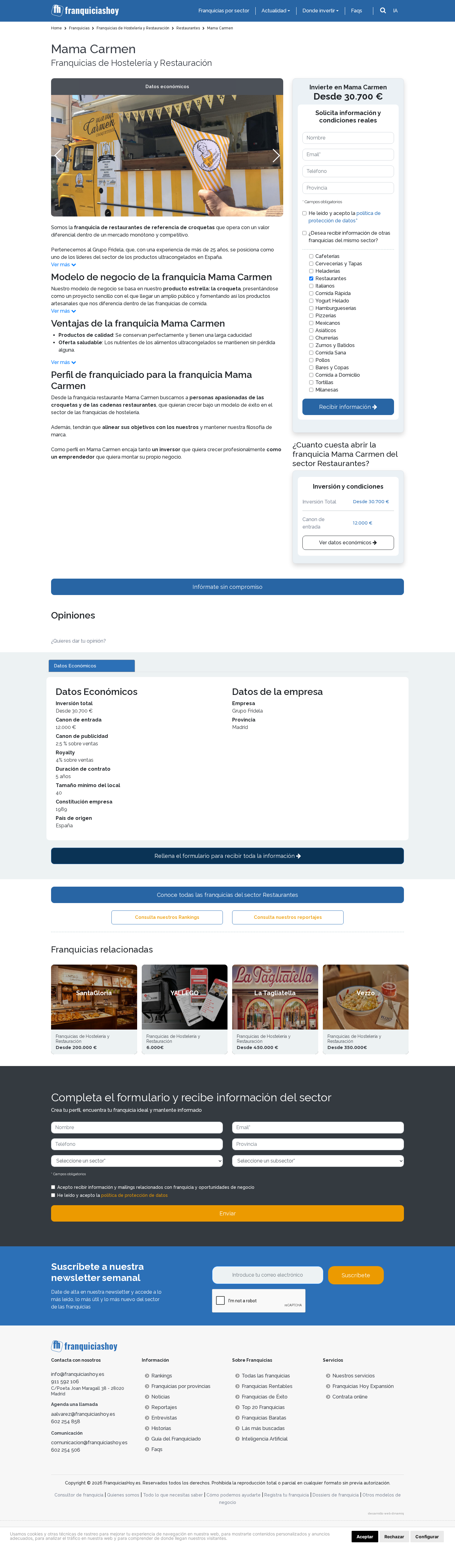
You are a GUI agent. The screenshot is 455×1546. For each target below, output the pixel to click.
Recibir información (345, 407)
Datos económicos (167, 86)
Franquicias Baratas (264, 1418)
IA (395, 11)
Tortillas (324, 382)
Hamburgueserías (335, 308)
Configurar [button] (427, 1536)
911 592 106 (65, 1382)
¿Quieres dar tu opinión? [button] (78, 641)
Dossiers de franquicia (336, 1494)
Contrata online (350, 1397)
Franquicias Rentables (267, 1386)
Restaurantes (330, 278)
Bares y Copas (332, 367)
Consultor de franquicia (78, 1494)
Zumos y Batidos (335, 345)
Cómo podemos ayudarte (233, 1494)
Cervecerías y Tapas (338, 264)
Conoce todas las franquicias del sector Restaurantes (227, 895)
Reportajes (164, 1407)
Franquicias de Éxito (265, 1397)
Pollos (322, 360)
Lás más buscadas (263, 1428)
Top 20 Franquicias (263, 1407)
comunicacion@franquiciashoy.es (89, 1442)
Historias (161, 1428)
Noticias (160, 1397)
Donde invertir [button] (318, 11)
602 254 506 (65, 1450)
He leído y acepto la (345, 217)
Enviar (227, 1213)
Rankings (161, 1376)
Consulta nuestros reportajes (288, 917)
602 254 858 (65, 1421)
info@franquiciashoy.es (77, 1374)
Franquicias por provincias (180, 1386)
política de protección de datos (134, 1195)
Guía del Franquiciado (176, 1439)
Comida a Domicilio (337, 375)
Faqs (356, 11)
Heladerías (327, 271)
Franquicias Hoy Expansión (363, 1386)
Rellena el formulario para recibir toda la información (225, 856)
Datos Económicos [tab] (75, 666)
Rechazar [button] (394, 1536)
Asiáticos (325, 330)
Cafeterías (327, 256)
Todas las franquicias (266, 1376)
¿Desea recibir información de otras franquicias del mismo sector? (349, 236)
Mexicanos (327, 323)
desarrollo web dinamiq (386, 1513)
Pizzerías (325, 316)
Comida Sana (330, 353)
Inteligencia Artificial (265, 1439)
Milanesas (326, 390)
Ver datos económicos (346, 543)
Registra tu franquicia (286, 1494)
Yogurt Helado (332, 301)
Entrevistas (164, 1418)
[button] (276, 155)
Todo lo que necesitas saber (173, 1494)
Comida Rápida (333, 293)
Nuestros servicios (353, 1376)
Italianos (325, 286)
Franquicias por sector (223, 11)
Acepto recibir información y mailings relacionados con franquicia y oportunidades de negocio (155, 1187)
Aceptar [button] (365, 1536)
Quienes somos (123, 1494)
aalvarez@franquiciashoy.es (83, 1414)
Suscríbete (356, 1275)
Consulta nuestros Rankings (167, 917)
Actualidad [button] (274, 11)
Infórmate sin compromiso (227, 587)
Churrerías (326, 338)
